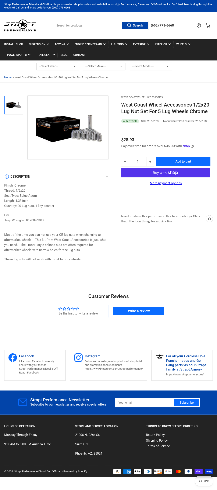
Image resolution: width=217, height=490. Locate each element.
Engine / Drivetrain (88, 44)
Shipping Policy (157, 440)
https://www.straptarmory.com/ (185, 374)
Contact (79, 54)
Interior (161, 44)
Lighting (117, 44)
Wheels (181, 44)
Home (7, 77)
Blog (64, 54)
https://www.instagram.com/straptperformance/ (114, 368)
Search (138, 25)
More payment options (166, 183)
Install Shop (13, 44)
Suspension (37, 44)
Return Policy (155, 435)
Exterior (139, 44)
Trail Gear (43, 54)
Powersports (17, 54)
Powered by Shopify (75, 471)
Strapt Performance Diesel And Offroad (37, 471)
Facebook (38, 361)
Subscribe (187, 402)
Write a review (139, 311)
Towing (60, 44)
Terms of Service (158, 446)
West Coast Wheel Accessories (142, 97)
